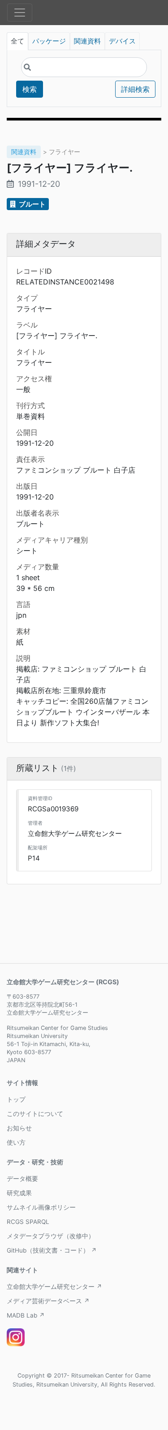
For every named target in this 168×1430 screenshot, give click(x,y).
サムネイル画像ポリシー (41, 1207)
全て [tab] (17, 41)
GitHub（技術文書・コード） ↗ (52, 1250)
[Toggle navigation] (19, 13)
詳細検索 (135, 89)
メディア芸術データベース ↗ (48, 1301)
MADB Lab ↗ (26, 1315)
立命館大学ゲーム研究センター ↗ (54, 1286)
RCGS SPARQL (28, 1221)
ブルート (31, 204)
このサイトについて (35, 1113)
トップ (16, 1099)
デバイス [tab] (122, 41)
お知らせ (19, 1128)
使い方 (16, 1142)
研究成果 (19, 1193)
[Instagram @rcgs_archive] (16, 1337)
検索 (29, 89)
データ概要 (22, 1178)
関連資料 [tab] (87, 41)
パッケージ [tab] (49, 41)
